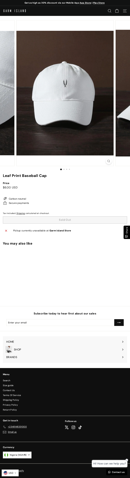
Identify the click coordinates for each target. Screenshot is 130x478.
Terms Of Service (12, 395)
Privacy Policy (10, 404)
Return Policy (10, 409)
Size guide (8, 385)
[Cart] (117, 11)
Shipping (20, 213)
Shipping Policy (11, 400)
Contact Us (9, 390)
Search (6, 380)
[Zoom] (109, 161)
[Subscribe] (119, 322)
